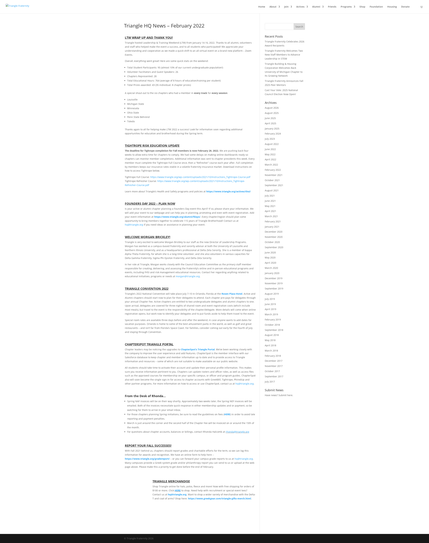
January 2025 (272, 128)
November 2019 (274, 283)
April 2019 (270, 309)
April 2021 (270, 211)
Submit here (285, 395)
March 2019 (271, 314)
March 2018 (271, 350)
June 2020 (270, 252)
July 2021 (270, 195)
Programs (346, 7)
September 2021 (274, 185)
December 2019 (273, 278)
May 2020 (270, 257)
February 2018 (273, 355)
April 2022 (270, 159)
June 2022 (270, 149)
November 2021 (274, 175)
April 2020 (270, 262)
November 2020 (274, 236)
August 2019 (272, 293)
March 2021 (271, 216)
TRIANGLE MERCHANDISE (171, 481)
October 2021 (272, 180)
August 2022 (272, 144)
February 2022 (273, 169)
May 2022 (270, 154)
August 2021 (272, 190)
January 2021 (272, 226)
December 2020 (273, 231)
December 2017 (273, 360)
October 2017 (272, 371)
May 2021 (270, 206)
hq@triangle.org (134, 224)
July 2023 (270, 138)
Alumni (316, 7)
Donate (405, 7)
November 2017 (274, 366)
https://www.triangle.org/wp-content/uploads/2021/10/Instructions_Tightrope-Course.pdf (200, 177)
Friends (332, 7)
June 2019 (270, 304)
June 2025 (270, 118)
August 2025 (272, 113)
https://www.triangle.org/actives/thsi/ (228, 191)
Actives (300, 7)
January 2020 (272, 273)
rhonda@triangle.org (237, 431)
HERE (227, 414)
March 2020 (271, 267)
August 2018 (272, 335)
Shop (362, 7)
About (273, 7)
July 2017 (270, 381)
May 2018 (270, 340)
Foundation (376, 7)
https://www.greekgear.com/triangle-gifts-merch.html (219, 498)
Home (261, 7)
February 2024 (273, 133)
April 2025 (270, 123)
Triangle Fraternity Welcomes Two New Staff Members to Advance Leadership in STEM (284, 54)
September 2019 (274, 288)
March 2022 (271, 164)
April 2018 (270, 345)
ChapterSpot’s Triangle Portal (198, 349)
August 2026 (272, 107)
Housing (392, 7)
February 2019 (273, 319)
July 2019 (270, 299)
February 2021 (273, 221)
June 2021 (270, 200)
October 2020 (272, 242)
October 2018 (272, 324)
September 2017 (274, 376)
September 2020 (274, 247)
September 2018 (274, 330)
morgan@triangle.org (188, 276)
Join (286, 7)
